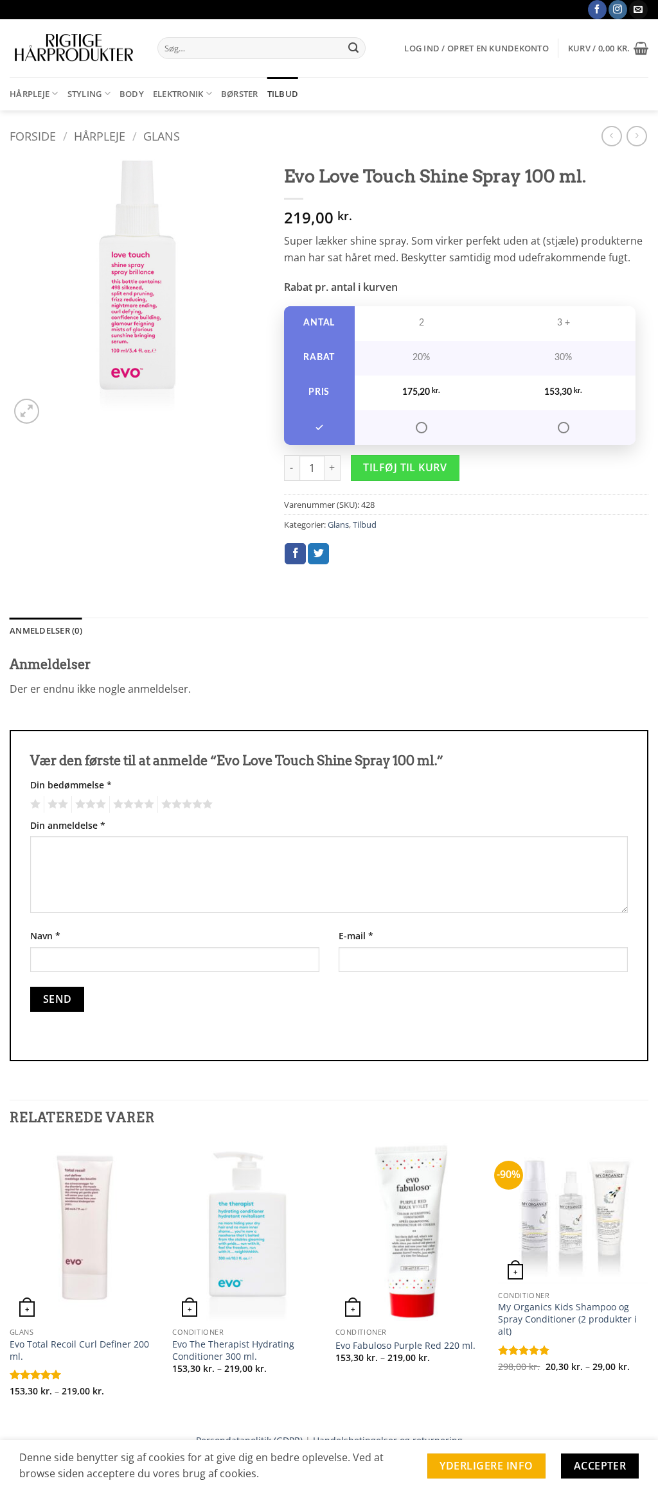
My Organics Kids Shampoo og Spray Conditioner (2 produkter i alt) (567, 1319)
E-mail (356, 936)
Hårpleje (29, 94)
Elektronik (178, 94)
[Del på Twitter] (318, 554)
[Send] (354, 48)
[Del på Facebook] (295, 554)
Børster (239, 94)
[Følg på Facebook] (597, 9)
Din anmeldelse (67, 825)
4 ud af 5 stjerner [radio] (131, 804)
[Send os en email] (638, 9)
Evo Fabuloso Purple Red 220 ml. (405, 1345)
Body (132, 94)
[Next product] (611, 136)
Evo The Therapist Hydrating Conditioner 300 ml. (233, 1350)
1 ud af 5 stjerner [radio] (33, 804)
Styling (84, 94)
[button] (476, 48)
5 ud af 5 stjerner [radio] (185, 804)
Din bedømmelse (71, 785)
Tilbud (283, 94)
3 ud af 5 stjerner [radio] (88, 804)
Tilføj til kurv (405, 467)
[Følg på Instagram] (618, 9)
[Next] (647, 1280)
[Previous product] (636, 136)
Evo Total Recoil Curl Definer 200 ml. (79, 1350)
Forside (33, 136)
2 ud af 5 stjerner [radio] (56, 804)
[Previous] (10, 1280)
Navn (45, 936)
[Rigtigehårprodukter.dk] (74, 48)
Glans (161, 136)
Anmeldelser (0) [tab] (46, 630)
